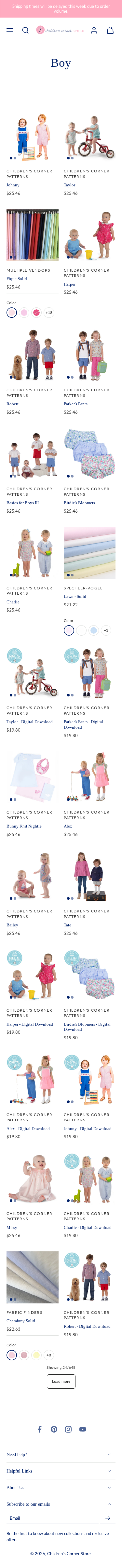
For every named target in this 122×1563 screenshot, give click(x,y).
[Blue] (93, 630)
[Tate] (90, 876)
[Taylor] (90, 136)
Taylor (69, 184)
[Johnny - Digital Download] (90, 1080)
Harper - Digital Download (30, 1024)
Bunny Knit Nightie (24, 826)
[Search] (25, 29)
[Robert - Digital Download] (90, 1277)
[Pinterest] (54, 1429)
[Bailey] (33, 876)
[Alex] (90, 777)
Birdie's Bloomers (79, 502)
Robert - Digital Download (87, 1326)
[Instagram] (68, 1429)
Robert (13, 403)
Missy (12, 1227)
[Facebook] (40, 1429)
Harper (69, 284)
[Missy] (33, 1178)
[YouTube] (82, 1429)
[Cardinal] (24, 1355)
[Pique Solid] (33, 235)
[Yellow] (36, 1355)
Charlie (13, 602)
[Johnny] (33, 136)
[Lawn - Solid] (90, 553)
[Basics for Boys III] (33, 454)
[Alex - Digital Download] (33, 1080)
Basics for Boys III (23, 502)
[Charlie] (33, 553)
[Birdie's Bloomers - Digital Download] (90, 975)
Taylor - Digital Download (30, 721)
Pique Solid (17, 278)
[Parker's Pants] (90, 355)
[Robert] (33, 355)
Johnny (13, 184)
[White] (81, 630)
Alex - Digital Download (28, 1128)
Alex (68, 826)
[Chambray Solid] (33, 1277)
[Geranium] (36, 312)
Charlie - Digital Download (88, 1227)
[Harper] (90, 235)
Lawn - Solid (75, 596)
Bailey (12, 925)
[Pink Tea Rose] (24, 312)
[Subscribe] (107, 1518)
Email (15, 1518)
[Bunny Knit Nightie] (33, 777)
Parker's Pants (76, 403)
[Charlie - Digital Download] (90, 1178)
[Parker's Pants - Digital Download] (90, 673)
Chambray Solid (21, 1320)
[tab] (11, 158)
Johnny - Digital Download (88, 1128)
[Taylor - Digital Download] (33, 673)
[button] (10, 29)
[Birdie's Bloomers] (90, 454)
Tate (67, 925)
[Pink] (11, 312)
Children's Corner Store (69, 1553)
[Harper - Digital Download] (33, 975)
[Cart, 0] (108, 30)
